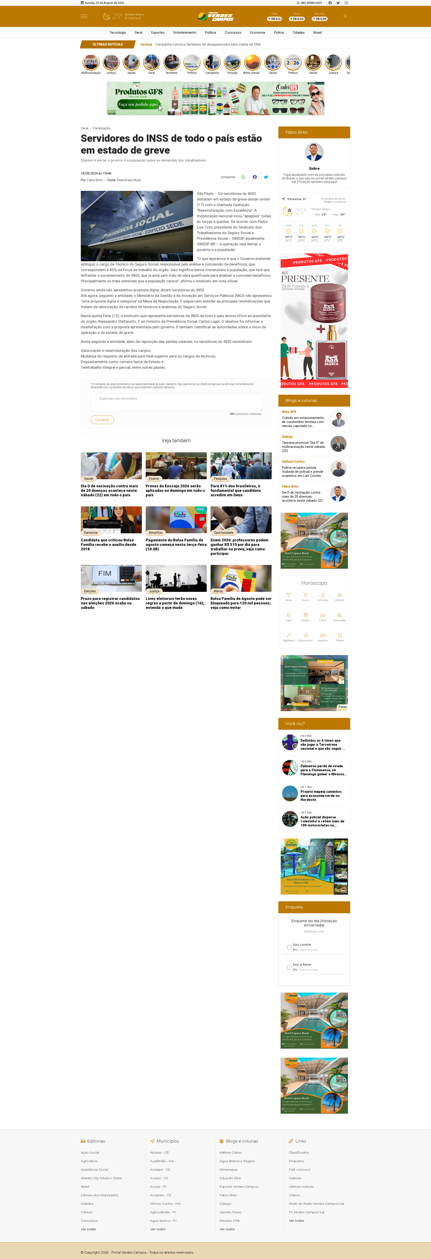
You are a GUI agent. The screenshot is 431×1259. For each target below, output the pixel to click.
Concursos (233, 32)
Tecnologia (118, 32)
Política (210, 32)
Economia (257, 32)
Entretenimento (185, 32)
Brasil (318, 32)
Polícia (279, 32)
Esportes (158, 32)
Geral (138, 32)
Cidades (299, 32)
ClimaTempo (339, 201)
